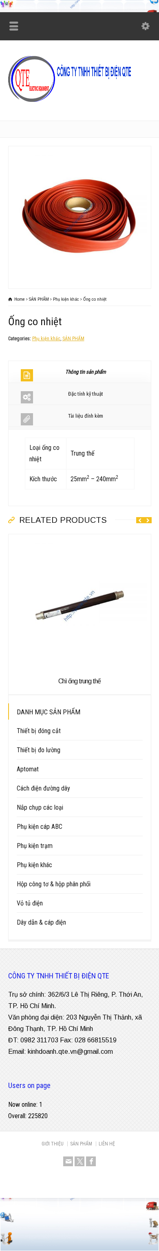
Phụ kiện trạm (35, 846)
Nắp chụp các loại (40, 807)
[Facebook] (91, 1161)
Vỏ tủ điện (30, 903)
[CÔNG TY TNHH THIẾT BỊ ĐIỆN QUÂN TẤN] (79, 102)
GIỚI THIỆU (53, 1144)
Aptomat (28, 769)
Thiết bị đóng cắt (39, 731)
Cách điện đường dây (43, 788)
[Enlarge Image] (79, 152)
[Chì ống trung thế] (79, 540)
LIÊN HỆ (107, 1144)
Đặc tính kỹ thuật (85, 394)
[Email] (68, 1161)
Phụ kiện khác (46, 338)
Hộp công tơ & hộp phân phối (54, 884)
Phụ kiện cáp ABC (39, 826)
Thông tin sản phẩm (85, 372)
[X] (79, 1161)
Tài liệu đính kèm (85, 416)
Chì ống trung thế (79, 681)
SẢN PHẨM (73, 338)
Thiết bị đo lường (38, 750)
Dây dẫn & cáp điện (41, 922)
